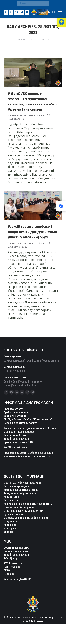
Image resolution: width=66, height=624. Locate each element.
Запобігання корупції (16, 438)
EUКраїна (9, 574)
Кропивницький (17, 115)
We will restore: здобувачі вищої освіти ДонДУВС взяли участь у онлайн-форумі (32, 231)
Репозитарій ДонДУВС (17, 579)
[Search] (45, 3)
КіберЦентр (10, 558)
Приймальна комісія (16, 412)
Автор (44, 115)
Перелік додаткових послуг (20, 423)
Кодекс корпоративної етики (21, 489)
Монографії (10, 528)
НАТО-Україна (12, 567)
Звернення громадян (16, 486)
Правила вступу (13, 409)
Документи (10, 521)
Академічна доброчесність (20, 493)
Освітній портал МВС (16, 547)
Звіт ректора (11, 500)
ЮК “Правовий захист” (17, 447)
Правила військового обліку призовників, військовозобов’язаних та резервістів (29, 454)
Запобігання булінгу (16, 435)
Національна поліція (16, 551)
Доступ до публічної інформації (23, 482)
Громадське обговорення (19, 507)
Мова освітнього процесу (19, 431)
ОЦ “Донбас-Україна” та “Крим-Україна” (28, 419)
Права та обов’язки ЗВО (18, 442)
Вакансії (9, 531)
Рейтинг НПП (11, 524)
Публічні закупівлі (14, 514)
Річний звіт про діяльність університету (28, 503)
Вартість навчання (15, 416)
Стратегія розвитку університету (23, 510)
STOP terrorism (13, 563)
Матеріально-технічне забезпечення (26, 517)
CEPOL (7, 570)
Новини (32, 115)
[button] (61, 22)
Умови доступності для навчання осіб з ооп (30, 428)
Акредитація (11, 496)
